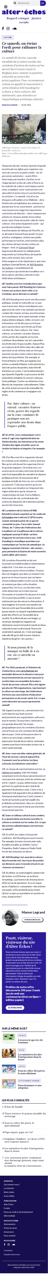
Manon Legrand (9, 105)
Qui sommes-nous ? (12, 1184)
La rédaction (9, 1188)
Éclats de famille (13, 1107)
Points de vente (10, 1228)
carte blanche (27, 671)
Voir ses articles (32, 920)
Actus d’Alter (9, 1196)
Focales (7, 1208)
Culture (7, 37)
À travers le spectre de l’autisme (30, 1041)
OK (42, 3)
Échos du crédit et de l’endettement (18, 1212)
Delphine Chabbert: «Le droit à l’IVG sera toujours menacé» (24, 1140)
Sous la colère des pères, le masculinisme (31, 1072)
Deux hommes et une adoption (30, 1086)
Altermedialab (9, 1216)
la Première (7, 517)
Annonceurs (9, 1232)
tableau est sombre (11, 772)
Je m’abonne (15, 1007)
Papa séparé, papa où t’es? (18, 1132)
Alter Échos (8, 1204)
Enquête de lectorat (12, 1254)
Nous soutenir (10, 1236)
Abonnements (9, 1224)
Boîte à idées (9, 1192)
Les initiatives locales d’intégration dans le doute (30, 1057)
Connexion (8, 1250)
